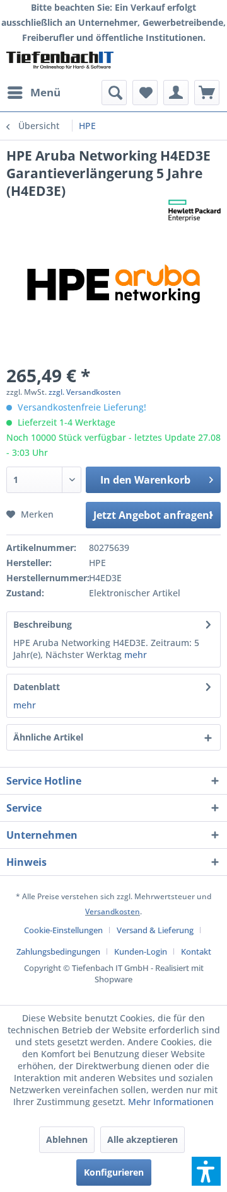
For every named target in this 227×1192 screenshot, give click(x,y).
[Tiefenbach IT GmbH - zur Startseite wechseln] (60, 63)
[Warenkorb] (206, 92)
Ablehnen (67, 1139)
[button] (206, 1171)
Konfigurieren (114, 1172)
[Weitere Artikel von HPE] (194, 211)
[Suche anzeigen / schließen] (114, 92)
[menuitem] (33, 92)
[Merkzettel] (145, 92)
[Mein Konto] (176, 92)
